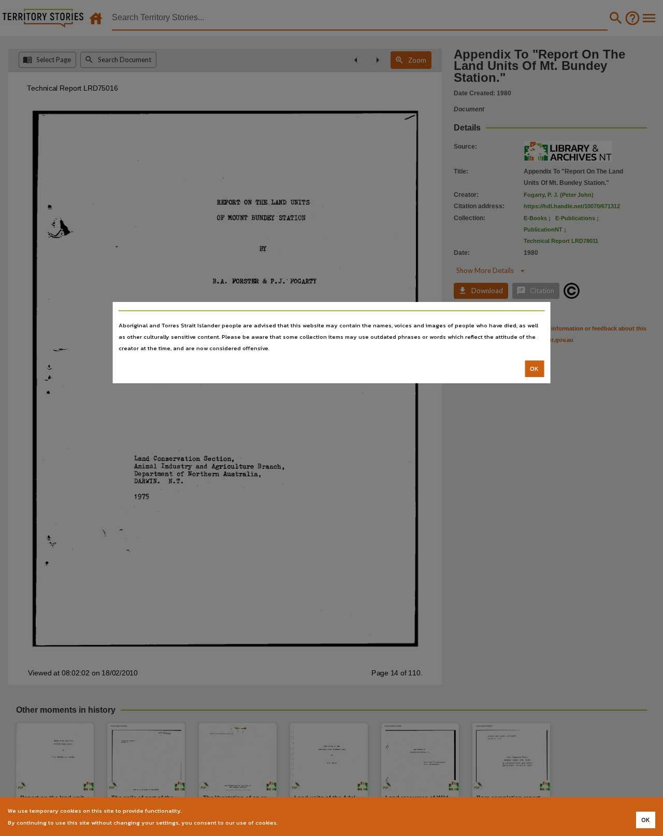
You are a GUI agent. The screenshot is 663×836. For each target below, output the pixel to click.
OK (534, 368)
